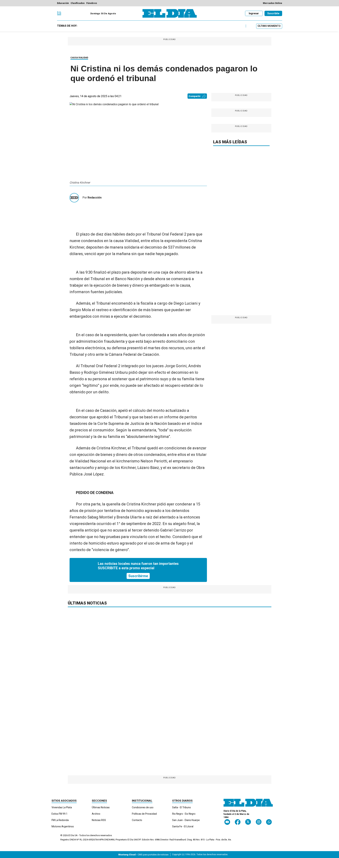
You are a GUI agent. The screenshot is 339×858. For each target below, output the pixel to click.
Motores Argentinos (63, 826)
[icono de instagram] (258, 822)
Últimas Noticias (101, 807)
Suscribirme (138, 576)
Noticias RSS (99, 820)
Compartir (195, 96)
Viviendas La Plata (62, 807)
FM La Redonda (60, 820)
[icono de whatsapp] (269, 822)
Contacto (137, 820)
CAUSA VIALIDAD (79, 57)
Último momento (269, 26)
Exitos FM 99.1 (59, 813)
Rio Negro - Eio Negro (183, 813)
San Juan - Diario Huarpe (186, 820)
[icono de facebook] (237, 822)
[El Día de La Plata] (169, 13)
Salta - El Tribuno (181, 807)
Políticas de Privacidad (144, 813)
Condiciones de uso (142, 807)
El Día (71, 835)
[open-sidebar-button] (59, 13)
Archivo (96, 813)
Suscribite (273, 13)
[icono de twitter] (248, 822)
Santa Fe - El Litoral (182, 826)
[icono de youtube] (227, 822)
